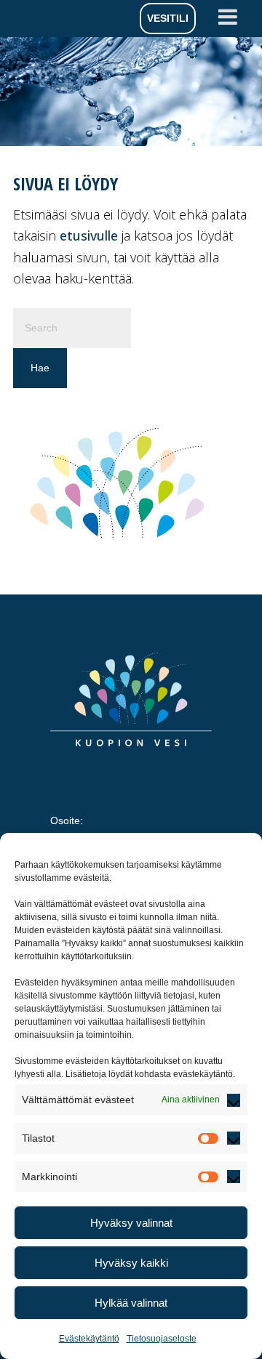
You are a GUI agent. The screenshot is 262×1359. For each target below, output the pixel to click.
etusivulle (89, 235)
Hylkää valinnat (131, 1303)
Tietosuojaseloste (161, 1339)
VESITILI (167, 18)
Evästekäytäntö (89, 1339)
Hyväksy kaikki (131, 1263)
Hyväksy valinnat (131, 1223)
